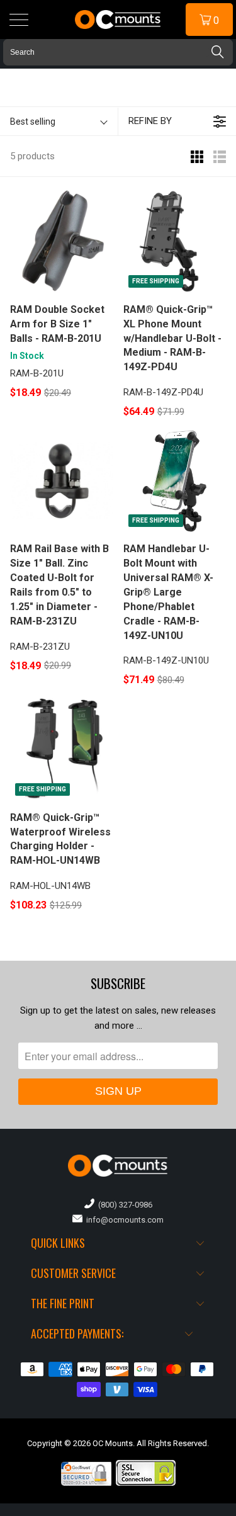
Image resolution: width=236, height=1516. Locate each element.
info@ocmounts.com (123, 1220)
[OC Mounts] (118, 19)
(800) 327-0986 (123, 1204)
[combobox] (118, 52)
